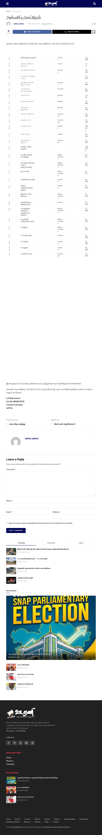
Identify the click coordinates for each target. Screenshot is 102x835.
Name (9, 501)
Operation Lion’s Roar (25, 674)
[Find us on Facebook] (8, 743)
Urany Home (83, 819)
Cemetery (10, 764)
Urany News (16, 827)
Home (8, 11)
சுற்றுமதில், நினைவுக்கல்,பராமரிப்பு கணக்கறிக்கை (34, 568)
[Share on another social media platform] (94, 32)
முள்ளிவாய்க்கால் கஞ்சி (25, 578)
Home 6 (57, 819)
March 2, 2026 (23, 677)
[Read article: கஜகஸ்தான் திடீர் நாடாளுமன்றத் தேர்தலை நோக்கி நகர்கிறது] (51, 628)
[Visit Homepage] (51, 3)
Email (9, 512)
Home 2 (17, 819)
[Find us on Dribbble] (32, 743)
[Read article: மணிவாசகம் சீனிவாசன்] (11, 686)
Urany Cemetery (69, 819)
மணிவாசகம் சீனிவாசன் (25, 684)
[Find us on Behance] (26, 743)
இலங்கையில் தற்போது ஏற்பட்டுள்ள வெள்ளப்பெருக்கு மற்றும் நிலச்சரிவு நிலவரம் (43, 549)
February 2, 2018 (34, 24)
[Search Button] (94, 3)
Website (56, 512)
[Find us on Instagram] (20, 743)
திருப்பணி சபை (17, 11)
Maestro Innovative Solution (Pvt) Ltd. (57, 827)
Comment (11, 469)
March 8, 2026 (23, 668)
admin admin (19, 24)
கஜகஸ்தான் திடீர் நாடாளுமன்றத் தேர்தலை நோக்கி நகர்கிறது (29, 654)
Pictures (37, 822)
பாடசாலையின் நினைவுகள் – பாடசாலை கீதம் (32, 559)
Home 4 (37, 819)
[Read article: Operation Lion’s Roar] (11, 676)
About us (9, 761)
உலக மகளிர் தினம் (23, 665)
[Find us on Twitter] (14, 743)
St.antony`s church (13, 822)
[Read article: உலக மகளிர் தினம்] (11, 667)
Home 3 (27, 819)
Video (47, 822)
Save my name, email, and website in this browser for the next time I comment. (41, 523)
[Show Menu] (7, 3)
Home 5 (47, 819)
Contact (56, 822)
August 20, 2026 (14, 657)
